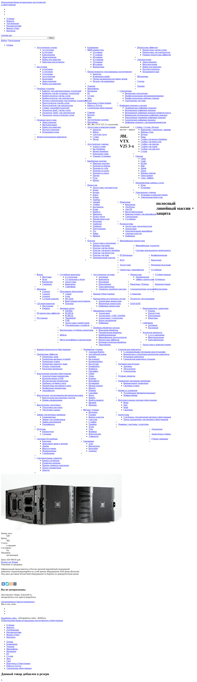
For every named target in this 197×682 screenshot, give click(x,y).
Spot (125, 405)
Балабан (92, 356)
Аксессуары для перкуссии (105, 187)
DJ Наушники (126, 255)
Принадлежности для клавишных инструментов (109, 71)
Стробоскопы (48, 453)
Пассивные (104, 282)
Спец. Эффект (147, 178)
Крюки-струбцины (51, 460)
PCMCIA (69, 315)
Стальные (46, 434)
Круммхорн (94, 383)
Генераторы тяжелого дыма (54, 364)
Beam (125, 402)
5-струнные (47, 71)
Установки (145, 187)
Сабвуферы (70, 286)
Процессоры (136, 274)
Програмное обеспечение (71, 291)
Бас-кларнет (94, 359)
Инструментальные (134, 212)
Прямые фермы (130, 395)
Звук (89, 98)
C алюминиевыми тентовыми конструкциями (144, 352)
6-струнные (47, 52)
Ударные (91, 86)
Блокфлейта (94, 366)
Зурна (91, 376)
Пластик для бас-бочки (103, 248)
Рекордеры (153, 318)
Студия (90, 96)
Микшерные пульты (102, 311)
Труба (91, 427)
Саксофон (93, 393)
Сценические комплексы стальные (139, 359)
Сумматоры (135, 294)
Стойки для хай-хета (150, 149)
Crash (143, 161)
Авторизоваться (8, 602)
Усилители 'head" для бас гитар (56, 110)
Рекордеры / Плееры (139, 284)
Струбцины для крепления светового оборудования (147, 417)
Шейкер (96, 236)
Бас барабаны (99, 149)
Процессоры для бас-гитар (154, 50)
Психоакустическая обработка (112, 342)
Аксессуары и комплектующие (101, 127)
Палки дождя (99, 216)
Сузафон (92, 422)
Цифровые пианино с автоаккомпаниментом (145, 122)
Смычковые (88, 441)
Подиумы (41, 429)
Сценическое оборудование (100, 108)
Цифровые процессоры (109, 306)
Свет (89, 100)
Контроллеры (161, 289)
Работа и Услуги (94, 105)
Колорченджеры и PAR (53, 378)
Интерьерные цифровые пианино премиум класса (148, 113)
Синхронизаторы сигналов (142, 289)
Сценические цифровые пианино (140, 120)
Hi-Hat (144, 163)
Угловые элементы (126, 376)
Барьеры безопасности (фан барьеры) (54, 349)
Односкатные (129, 371)
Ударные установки (102, 156)
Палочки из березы (101, 166)
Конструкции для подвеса (49, 405)
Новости (10, 21)
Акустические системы (104, 274)
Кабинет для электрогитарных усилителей (61, 91)
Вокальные (130, 204)
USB (67, 320)
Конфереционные (159, 255)
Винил (40, 274)
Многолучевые (49, 448)
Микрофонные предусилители (113, 337)
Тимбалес (97, 226)
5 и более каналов (50, 299)
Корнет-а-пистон (96, 417)
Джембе (96, 202)
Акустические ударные (98, 144)
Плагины (69, 303)
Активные (103, 277)
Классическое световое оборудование (54, 373)
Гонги (143, 170)
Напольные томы (101, 154)
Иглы (44, 279)
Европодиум (48, 431)
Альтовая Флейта (96, 352)
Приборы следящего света (54, 383)
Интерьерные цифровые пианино (140, 110)
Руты (95, 178)
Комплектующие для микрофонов (140, 214)
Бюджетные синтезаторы (136, 93)
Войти (4, 40)
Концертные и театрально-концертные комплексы (146, 354)
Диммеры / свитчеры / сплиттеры (133, 424)
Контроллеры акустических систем (109, 299)
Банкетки (97, 74)
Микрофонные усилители (147, 245)
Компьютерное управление (135, 383)
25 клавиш (97, 52)
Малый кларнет (96, 385)
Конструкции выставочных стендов (58, 398)
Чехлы (96, 139)
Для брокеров (12, 23)
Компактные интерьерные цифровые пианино (146, 115)
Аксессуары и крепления (104, 243)
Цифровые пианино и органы (133, 105)
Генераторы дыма (50, 356)
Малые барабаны (100, 151)
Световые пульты (131, 385)
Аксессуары (125, 265)
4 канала (46, 296)
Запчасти (97, 129)
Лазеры (45, 446)
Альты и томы (99, 146)
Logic (67, 296)
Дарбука (96, 199)
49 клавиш (97, 57)
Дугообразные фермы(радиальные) (139, 393)
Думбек (96, 204)
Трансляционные (106, 286)
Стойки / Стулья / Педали (147, 127)
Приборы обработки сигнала (106, 328)
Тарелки (139, 156)
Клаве (95, 209)
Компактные (98, 67)
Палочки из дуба (100, 168)
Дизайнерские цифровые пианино (140, 108)
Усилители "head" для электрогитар (58, 113)
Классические (48, 55)
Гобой (91, 373)
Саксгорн (93, 419)
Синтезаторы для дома (135, 100)
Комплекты (70, 284)
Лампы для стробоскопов (53, 419)
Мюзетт (92, 388)
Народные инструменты (53, 62)
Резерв (15, 562)
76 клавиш (97, 62)
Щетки (96, 180)
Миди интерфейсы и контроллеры (75, 340)
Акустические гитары (47, 47)
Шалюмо (93, 405)
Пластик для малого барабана (106, 250)
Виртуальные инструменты (77, 301)
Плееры (151, 311)
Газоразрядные (49, 417)
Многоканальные (156, 337)
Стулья (144, 151)
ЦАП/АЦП (135, 303)
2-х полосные (71, 277)
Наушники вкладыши (161, 265)
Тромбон (93, 424)
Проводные (125, 202)
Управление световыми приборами (134, 381)
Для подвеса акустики (52, 407)
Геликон (92, 414)
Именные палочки (101, 163)
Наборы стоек (147, 132)
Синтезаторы (126, 91)
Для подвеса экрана (51, 410)
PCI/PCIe (69, 313)
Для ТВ (128, 209)
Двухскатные (129, 369)
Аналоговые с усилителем (111, 318)
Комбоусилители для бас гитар (56, 96)
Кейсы (96, 132)
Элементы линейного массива (112, 289)
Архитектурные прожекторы (55, 376)
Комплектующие (162, 284)
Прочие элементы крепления (55, 465)
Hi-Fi (122, 260)
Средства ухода (100, 134)
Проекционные (49, 451)
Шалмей (92, 402)
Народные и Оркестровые (99, 103)
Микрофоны (93, 88)
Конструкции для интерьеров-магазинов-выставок (60, 395)
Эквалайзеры (105, 344)
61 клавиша (98, 59)
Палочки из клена (101, 170)
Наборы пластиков (101, 245)
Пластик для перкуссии (103, 253)
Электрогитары (144, 59)
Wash (125, 407)
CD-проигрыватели (46, 303)
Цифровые (130, 236)
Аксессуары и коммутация (77, 323)
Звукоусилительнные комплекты (52, 137)
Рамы (143, 137)
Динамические (142, 277)
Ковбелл (96, 212)
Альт (91, 443)
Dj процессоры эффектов (48, 313)
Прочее (96, 175)
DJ (88, 93)
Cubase (68, 294)
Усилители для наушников (142, 299)
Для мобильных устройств (77, 325)
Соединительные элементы (49, 458)
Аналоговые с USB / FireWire (112, 315)
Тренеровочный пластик (104, 257)
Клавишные (92, 47)
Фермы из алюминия (127, 390)
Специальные (131, 216)
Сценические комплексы (129, 349)
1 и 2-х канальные (156, 335)
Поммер (92, 390)
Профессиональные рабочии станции (142, 98)
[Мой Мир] (14, 584)
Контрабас (93, 448)
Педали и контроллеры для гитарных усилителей (64, 100)
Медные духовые (91, 410)
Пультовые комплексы (133, 356)
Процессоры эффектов (147, 47)
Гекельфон (93, 371)
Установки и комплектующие (154, 195)
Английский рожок (97, 354)
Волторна (93, 412)
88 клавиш (97, 64)
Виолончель (94, 446)
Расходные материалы (52, 369)
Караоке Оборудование (104, 294)
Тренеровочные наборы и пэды (149, 183)
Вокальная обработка (108, 330)
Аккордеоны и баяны (161, 434)
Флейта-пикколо (96, 400)
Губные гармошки (159, 439)
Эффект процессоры (145, 279)
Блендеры (46, 441)
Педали (144, 134)
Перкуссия (92, 185)
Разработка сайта (9, 618)
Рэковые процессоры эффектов (156, 55)
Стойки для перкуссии (151, 142)
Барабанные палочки (97, 161)
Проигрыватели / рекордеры (155, 308)
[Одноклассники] (11, 584)
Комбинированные (107, 335)
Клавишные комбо (101, 76)
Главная (91, 112)
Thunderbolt (70, 318)
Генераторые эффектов (47, 354)
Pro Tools (69, 299)
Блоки (95, 190)
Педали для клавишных (103, 81)
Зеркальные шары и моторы (55, 443)
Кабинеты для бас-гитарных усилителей (60, 93)
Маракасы (97, 214)
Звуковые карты (67, 308)
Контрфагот (94, 381)
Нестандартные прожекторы (55, 381)
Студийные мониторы (70, 274)
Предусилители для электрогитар (57, 105)
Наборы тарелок (148, 173)
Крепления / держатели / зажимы (156, 129)
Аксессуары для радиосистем (138, 226)
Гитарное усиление (45, 88)
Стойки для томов (149, 146)
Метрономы (142, 76)
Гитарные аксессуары (47, 120)
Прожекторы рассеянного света (56, 385)
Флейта (92, 398)
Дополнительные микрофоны (138, 231)
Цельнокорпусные (50, 132)
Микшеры (41, 289)
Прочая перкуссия (101, 219)
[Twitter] (7, 584)
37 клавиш (97, 55)
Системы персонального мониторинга (153, 250)
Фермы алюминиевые (52, 400)
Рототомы (97, 221)
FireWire (69, 311)
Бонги (95, 195)
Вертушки (47, 277)
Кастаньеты (98, 207)
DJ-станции (42, 318)
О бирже (10, 18)
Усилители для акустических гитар (58, 115)
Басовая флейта (96, 361)
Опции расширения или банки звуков (110, 79)
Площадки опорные (51, 463)
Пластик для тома (101, 255)
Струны (140, 81)
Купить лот (6, 562)
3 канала (46, 294)
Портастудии (154, 313)
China (143, 158)
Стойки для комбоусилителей (55, 108)
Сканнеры (128, 410)
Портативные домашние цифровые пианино (145, 117)
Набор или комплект (51, 59)
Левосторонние (49, 57)
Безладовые (47, 79)
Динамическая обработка (110, 332)
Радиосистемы (126, 224)
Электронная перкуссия (152, 197)
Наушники (92, 91)
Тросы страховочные (51, 468)
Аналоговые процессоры (110, 301)
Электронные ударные (145, 192)
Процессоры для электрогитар (156, 52)
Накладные (156, 260)
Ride (143, 166)
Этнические (156, 429)
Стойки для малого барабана (154, 139)
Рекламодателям (13, 26)
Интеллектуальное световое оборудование (137, 400)
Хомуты (46, 470)
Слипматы (47, 284)
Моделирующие (49, 125)
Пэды (143, 185)
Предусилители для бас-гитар (55, 103)
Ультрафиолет (48, 390)
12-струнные (48, 50)
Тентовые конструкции (128, 364)
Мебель (63, 335)
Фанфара (93, 431)
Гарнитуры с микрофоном (132, 270)
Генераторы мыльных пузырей (56, 359)
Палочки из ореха (101, 173)
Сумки (96, 137)
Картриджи (47, 282)
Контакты (10, 31)
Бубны (96, 197)
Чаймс (95, 233)
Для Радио (130, 207)
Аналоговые (131, 228)
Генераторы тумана (51, 361)
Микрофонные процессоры (132, 241)
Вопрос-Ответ (12, 28)
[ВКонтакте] (3, 584)
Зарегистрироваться (25, 602)
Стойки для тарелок (150, 144)
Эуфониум (93, 436)
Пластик (91, 241)
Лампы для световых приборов (51, 414)
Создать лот (6, 35)
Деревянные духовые (93, 349)
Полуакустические (50, 129)
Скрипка (93, 451)
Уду (94, 231)
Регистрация (14, 40)
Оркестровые (147, 175)
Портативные (105, 284)
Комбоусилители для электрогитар (58, 98)
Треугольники (99, 228)
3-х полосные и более (75, 279)
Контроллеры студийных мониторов (76, 330)
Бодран (96, 192)
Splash (143, 168)
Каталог (91, 115)
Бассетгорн (94, 364)
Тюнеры (141, 86)
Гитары (9, 45)
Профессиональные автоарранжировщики (144, 96)
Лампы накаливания (51, 422)
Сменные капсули (133, 233)
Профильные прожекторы (54, 388)
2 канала (46, 291)
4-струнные (47, 69)
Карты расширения (107, 320)
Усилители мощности (152, 332)
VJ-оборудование (163, 274)
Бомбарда (93, 369)
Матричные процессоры (110, 303)
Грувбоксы (160, 279)
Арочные (127, 366)
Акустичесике (48, 76)
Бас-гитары (42, 67)
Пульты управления (51, 366)
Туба (91, 429)
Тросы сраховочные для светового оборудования (145, 419)
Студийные (130, 219)
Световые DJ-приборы (47, 439)
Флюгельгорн (95, 434)
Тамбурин (97, 224)
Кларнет (92, 378)
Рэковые (46, 308)
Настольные (47, 306)
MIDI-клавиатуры (95, 50)
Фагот (91, 395)
